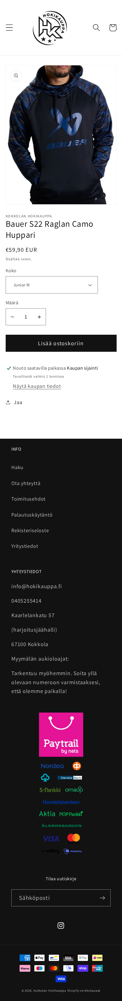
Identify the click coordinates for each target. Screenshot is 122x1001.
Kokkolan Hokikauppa (49, 990)
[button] (9, 28)
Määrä (12, 302)
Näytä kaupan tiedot (37, 385)
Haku (17, 467)
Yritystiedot (24, 545)
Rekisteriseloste (30, 530)
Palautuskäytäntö (31, 514)
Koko (11, 270)
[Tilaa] (102, 898)
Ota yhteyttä (25, 483)
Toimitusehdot (28, 498)
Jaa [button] (18, 402)
